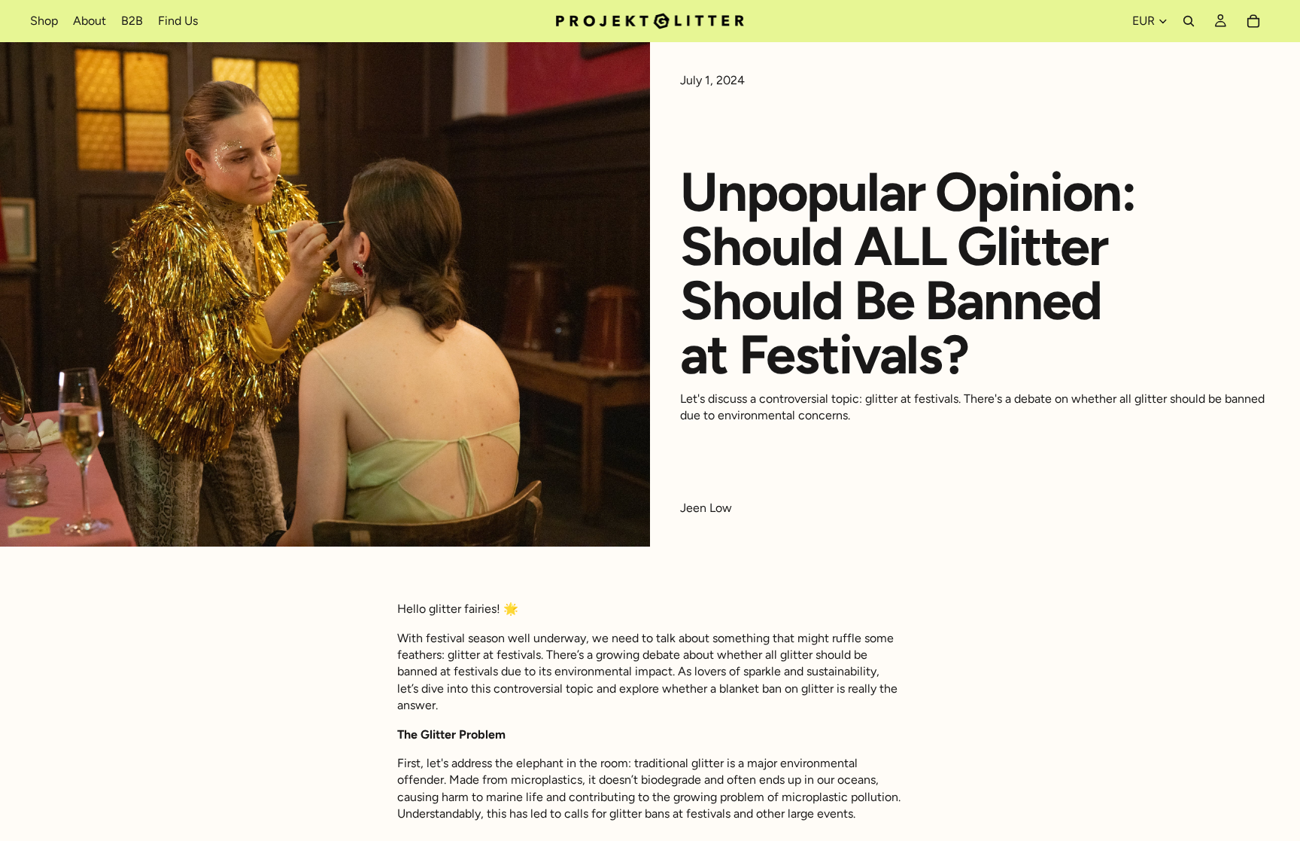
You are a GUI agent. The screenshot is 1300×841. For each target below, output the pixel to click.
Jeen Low (706, 508)
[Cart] (1253, 21)
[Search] (1188, 21)
